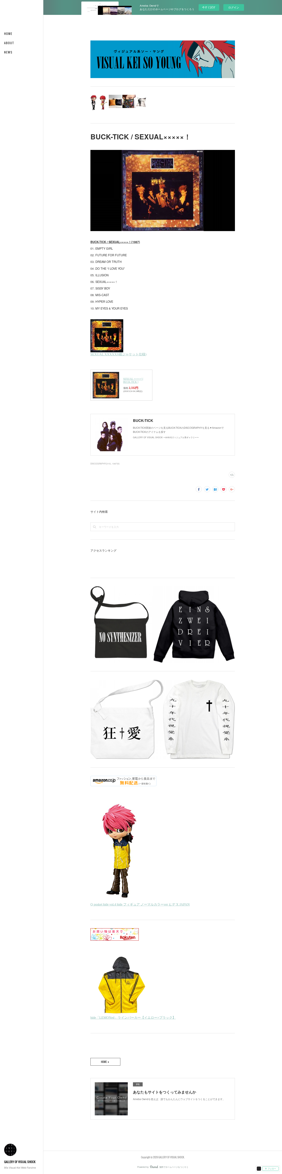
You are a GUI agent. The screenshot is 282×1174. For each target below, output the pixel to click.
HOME (8, 33)
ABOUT (9, 43)
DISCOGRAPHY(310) (100, 463)
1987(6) (116, 463)
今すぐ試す (209, 7)
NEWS (8, 52)
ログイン (233, 7)
